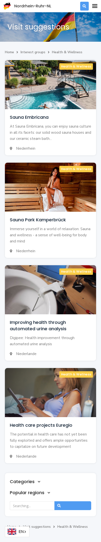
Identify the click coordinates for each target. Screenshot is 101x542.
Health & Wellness (67, 52)
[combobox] (17, 531)
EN (21, 531)
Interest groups (33, 52)
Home (9, 52)
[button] (95, 6)
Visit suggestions (37, 526)
